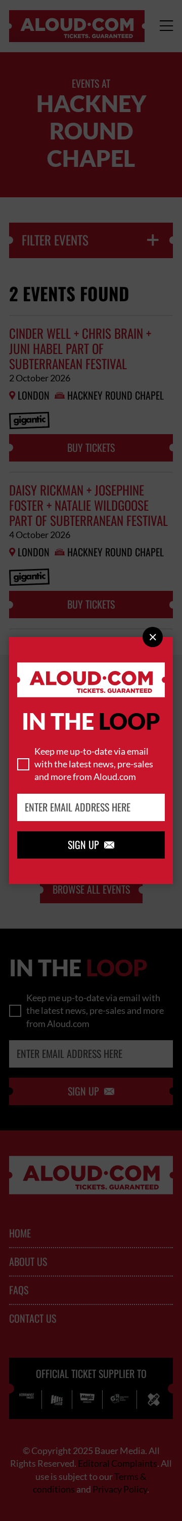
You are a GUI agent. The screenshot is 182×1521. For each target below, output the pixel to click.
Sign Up (91, 845)
